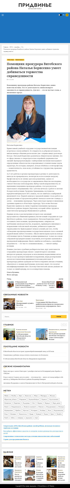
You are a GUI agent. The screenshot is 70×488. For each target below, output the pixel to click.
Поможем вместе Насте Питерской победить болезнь (43, 383)
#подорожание (51, 407)
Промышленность (19, 457)
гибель (12, 418)
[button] (3, 15)
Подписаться (67, 15)
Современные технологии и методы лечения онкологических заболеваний (31, 436)
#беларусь (43, 396)
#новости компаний (30, 407)
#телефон (13, 414)
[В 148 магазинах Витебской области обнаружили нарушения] (9, 334)
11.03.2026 (20, 307)
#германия (22, 399)
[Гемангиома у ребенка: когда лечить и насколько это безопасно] (30, 461)
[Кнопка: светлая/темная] (60, 15)
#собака (42, 410)
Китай (6, 418)
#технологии (23, 414)
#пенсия (41, 407)
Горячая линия (20, 332)
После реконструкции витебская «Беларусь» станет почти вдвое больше (57, 336)
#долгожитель (53, 399)
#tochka (13, 396)
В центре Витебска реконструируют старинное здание (42, 476)
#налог (6, 407)
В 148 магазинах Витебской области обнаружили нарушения (23, 337)
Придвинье (35, 5)
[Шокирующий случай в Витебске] (9, 304)
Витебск (59, 414)
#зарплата (17, 403)
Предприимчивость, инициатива (57, 329)
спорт (36, 418)
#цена (46, 414)
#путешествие (8, 410)
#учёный (38, 414)
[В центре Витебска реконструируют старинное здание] (30, 475)
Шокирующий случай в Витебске (24, 304)
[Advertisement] (35, 30)
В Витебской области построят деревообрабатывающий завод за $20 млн (28, 351)
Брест (52, 414)
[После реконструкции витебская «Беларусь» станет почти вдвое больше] (41, 334)
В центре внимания (21, 329)
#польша (61, 407)
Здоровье (39, 457)
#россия (25, 410)
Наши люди (11, 60)
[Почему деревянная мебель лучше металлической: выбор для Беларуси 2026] (52, 475)
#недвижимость (16, 407)
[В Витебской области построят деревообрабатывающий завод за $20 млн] (8, 461)
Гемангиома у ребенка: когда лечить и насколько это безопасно (25, 355)
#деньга (44, 399)
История (38, 470)
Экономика (28, 332)
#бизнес (52, 396)
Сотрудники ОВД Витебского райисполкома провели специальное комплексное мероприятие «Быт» (50, 304)
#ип (33, 403)
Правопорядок (20, 60)
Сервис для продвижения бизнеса (16, 439)
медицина (29, 418)
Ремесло (60, 470)
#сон (49, 410)
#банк (36, 396)
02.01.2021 (40, 308)
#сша (6, 414)
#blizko (6, 396)
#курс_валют (56, 403)
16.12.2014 (11, 79)
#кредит (47, 403)
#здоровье (26, 403)
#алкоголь (28, 396)
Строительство (53, 332)
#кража (39, 403)
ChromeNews (42, 486)
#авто (20, 396)
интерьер (20, 418)
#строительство (58, 410)
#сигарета (34, 410)
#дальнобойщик (34, 399)
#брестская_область (10, 399)
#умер (31, 414)
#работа (17, 410)
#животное (7, 403)
